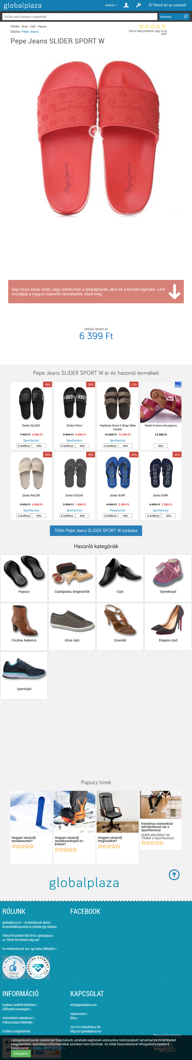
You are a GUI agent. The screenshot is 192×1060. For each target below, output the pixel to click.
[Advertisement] (96, 739)
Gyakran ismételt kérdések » (19, 1004)
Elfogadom (21, 1053)
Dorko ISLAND (31, 425)
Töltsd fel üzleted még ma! (22, 939)
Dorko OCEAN (74, 495)
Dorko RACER (31, 495)
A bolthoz (24, 446)
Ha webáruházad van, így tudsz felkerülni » (29, 948)
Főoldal (15, 26)
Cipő (32, 26)
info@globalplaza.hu (83, 1004)
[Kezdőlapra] (22, 9)
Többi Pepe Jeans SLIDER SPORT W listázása (96, 530)
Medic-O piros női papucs (161, 425)
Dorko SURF (117, 495)
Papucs (42, 26)
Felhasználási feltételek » (18, 1022)
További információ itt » (47, 1048)
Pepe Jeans (30, 31)
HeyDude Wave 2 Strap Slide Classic (118, 427)
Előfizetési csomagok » (16, 1009)
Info (39, 446)
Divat (25, 26)
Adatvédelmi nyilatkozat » (18, 1018)
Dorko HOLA (74, 425)
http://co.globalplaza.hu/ (86, 1031)
